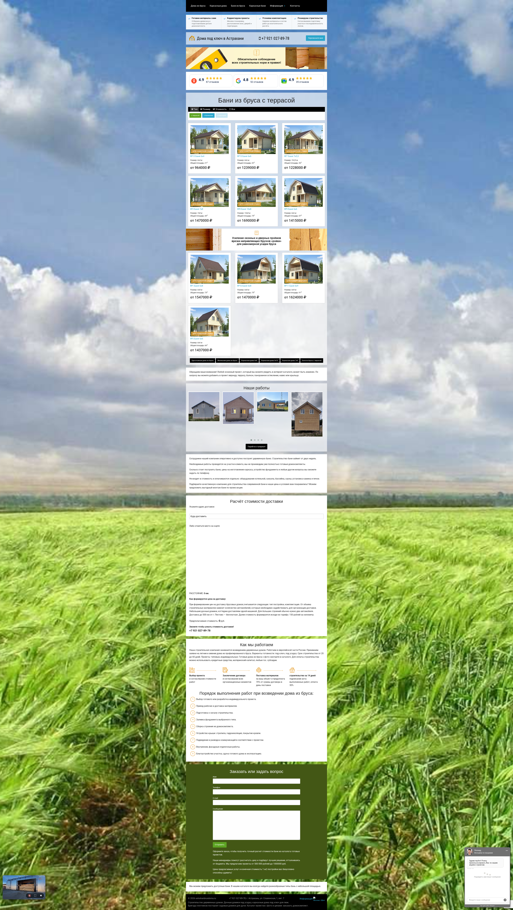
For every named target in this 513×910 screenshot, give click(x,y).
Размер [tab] (206, 109)
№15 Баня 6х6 (244, 156)
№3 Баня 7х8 (196, 209)
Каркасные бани (257, 6)
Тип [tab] (195, 109)
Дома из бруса (198, 6)
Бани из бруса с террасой (311, 360)
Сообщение (218, 809)
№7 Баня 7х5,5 (291, 156)
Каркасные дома (218, 6)
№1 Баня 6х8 (196, 286)
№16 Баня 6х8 (244, 286)
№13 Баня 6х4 (197, 156)
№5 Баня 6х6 (196, 338)
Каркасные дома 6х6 (249, 360)
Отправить (219, 845)
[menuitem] (198, 5)
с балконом (208, 115)
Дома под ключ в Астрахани (220, 38)
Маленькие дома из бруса (227, 360)
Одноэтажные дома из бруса (202, 360)
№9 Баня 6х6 (290, 209)
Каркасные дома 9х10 (269, 360)
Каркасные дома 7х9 (290, 360)
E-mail (215, 798)
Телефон (216, 787)
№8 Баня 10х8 (244, 209)
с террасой (195, 115)
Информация (276, 6)
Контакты (295, 6)
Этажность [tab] (221, 109)
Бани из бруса (238, 6)
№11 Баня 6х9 (291, 286)
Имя (215, 777)
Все (233, 109)
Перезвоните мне (315, 38)
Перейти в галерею (256, 447)
